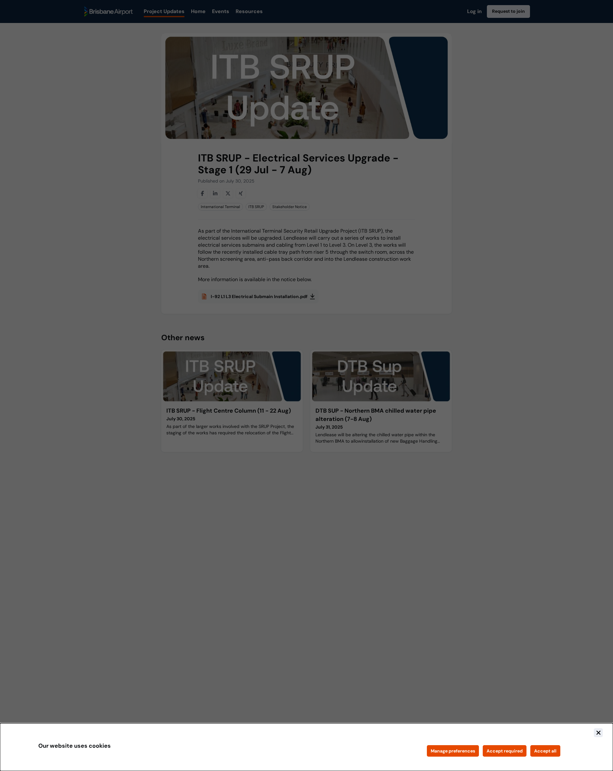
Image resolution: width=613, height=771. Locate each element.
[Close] (598, 732)
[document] (306, 747)
